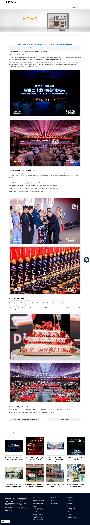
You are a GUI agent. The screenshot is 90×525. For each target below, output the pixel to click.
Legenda (34, 502)
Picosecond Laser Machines (38, 503)
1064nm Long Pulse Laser (38, 517)
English (75, 7)
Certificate (69, 500)
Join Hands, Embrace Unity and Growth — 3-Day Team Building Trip (55, 459)
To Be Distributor (70, 505)
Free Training (69, 511)
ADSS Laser (15, 35)
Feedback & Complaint (71, 517)
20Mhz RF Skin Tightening (38, 519)
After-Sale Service (70, 502)
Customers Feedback (71, 512)
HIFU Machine (35, 506)
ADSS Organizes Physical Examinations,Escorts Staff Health (14, 486)
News (21, 35)
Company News (27, 35)
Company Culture (70, 516)
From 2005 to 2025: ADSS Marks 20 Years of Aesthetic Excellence (45, 44)
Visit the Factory (70, 503)
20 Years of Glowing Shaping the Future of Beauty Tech (26, 419)
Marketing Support (70, 509)
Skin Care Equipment (37, 508)
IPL (33, 512)
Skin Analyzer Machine (37, 516)
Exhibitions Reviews (54, 503)
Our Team (69, 514)
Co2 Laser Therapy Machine (38, 509)
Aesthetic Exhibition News (55, 505)
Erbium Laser (35, 511)
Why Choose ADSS (71, 508)
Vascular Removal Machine (38, 514)
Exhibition (52, 500)
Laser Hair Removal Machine (38, 500)
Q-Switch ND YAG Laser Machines (39, 505)
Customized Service (71, 506)
